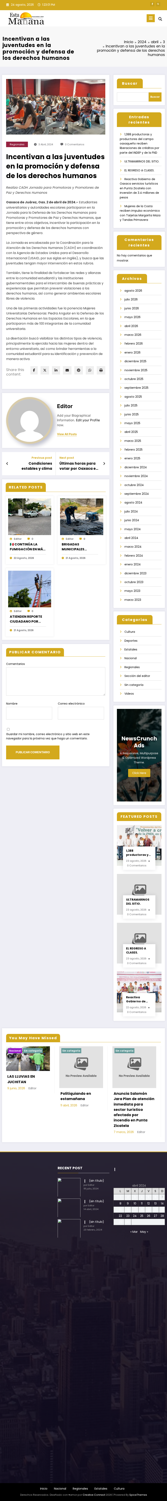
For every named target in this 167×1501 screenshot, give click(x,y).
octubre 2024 (134, 485)
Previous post (42, 458)
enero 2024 (132, 564)
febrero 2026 (133, 344)
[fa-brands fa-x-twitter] (158, 4)
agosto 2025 (133, 397)
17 (135, 1210)
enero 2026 (132, 352)
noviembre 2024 (136, 476)
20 (155, 1210)
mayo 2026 (132, 317)
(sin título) (96, 1181)
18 (142, 1210)
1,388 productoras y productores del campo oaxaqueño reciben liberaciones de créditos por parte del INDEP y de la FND (139, 143)
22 (120, 1216)
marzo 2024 (133, 547)
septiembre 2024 (136, 494)
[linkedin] (56, 370)
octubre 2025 (133, 379)
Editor (65, 406)
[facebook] (34, 370)
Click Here (139, 773)
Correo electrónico (71, 704)
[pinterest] (78, 370)
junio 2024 (131, 520)
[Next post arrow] (104, 463)
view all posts (67, 434)
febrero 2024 (133, 556)
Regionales (17, 144)
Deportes (130, 641)
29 (120, 1222)
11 (142, 1203)
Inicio (43, 1489)
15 (120, 1210)
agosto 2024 (133, 502)
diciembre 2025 (135, 361)
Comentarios (15, 664)
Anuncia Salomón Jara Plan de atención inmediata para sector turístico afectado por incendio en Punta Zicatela (134, 1109)
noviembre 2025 (135, 370)
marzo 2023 (132, 600)
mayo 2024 (132, 529)
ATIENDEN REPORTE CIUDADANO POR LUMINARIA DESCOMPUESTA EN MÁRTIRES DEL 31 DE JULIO (26, 619)
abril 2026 (131, 326)
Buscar (130, 83)
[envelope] (67, 370)
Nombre (12, 704)
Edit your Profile (88, 420)
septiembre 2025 (136, 388)
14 (162, 1203)
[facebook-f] (152, 4)
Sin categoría (133, 685)
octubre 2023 (133, 582)
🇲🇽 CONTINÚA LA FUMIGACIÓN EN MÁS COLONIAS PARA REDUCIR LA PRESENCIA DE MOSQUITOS (27, 547)
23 (128, 1216)
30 (128, 1222)
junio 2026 (131, 308)
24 (135, 1216)
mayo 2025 (132, 423)
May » (144, 1232)
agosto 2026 (133, 291)
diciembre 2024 (135, 467)
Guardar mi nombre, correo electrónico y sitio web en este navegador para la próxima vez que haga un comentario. (48, 736)
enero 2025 (132, 458)
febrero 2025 (133, 450)
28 (162, 1216)
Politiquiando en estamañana (75, 1096)
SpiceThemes (138, 1495)
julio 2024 (131, 511)
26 (148, 1216)
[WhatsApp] (90, 370)
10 (135, 1203)
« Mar (134, 1232)
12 (148, 1203)
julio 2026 (131, 299)
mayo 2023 (132, 591)
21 (162, 1210)
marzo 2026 (132, 335)
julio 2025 (130, 405)
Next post (66, 458)
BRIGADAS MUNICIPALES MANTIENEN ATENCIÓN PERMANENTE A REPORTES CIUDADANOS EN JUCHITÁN (76, 547)
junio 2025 (131, 414)
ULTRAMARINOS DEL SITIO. (141, 161)
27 (155, 1216)
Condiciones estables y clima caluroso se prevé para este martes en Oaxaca (33, 466)
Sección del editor (137, 676)
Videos (129, 694)
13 (155, 1203)
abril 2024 (131, 538)
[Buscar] (160, 19)
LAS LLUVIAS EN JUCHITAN (21, 1079)
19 (148, 1210)
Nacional (130, 658)
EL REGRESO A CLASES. (139, 170)
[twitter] (45, 370)
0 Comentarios (74, 144)
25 (141, 1216)
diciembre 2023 (135, 573)
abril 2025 (131, 432)
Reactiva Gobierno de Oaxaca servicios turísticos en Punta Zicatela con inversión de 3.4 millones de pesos (139, 188)
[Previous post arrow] (7, 463)
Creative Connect (94, 1495)
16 (127, 1210)
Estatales (130, 649)
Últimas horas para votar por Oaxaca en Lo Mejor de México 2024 (78, 466)
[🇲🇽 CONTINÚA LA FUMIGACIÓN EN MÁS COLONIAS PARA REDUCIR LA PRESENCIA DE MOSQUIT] (29, 517)
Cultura (129, 632)
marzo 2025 (132, 441)
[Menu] (151, 18)
